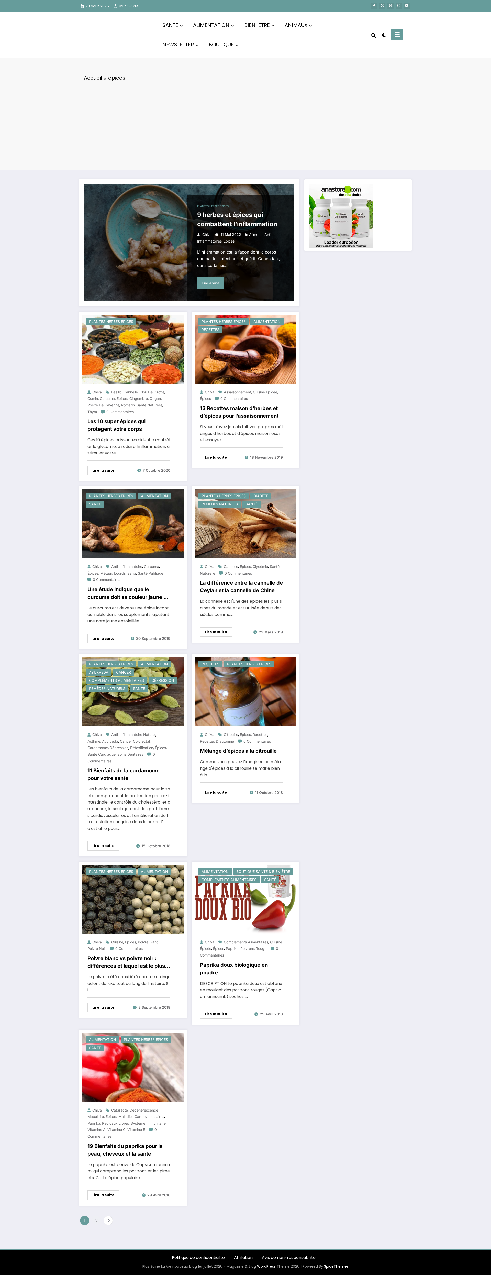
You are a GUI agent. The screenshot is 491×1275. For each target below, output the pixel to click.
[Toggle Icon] (397, 34)
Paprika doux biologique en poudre (234, 969)
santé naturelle (149, 405)
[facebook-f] (374, 6)
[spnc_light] (383, 34)
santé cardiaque (101, 754)
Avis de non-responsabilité (289, 1257)
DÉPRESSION (163, 680)
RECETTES (210, 329)
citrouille (231, 734)
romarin (128, 405)
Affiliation (243, 1257)
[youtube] (407, 6)
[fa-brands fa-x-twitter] (382, 6)
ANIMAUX (296, 25)
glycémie (260, 566)
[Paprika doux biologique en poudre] (245, 899)
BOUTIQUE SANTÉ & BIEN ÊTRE (263, 871)
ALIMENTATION (211, 25)
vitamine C (116, 1129)
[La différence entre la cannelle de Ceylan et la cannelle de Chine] (245, 523)
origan (155, 398)
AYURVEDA (98, 672)
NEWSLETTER (178, 44)
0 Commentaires (120, 412)
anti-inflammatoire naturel (133, 734)
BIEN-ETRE (257, 25)
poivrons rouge (253, 948)
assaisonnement (237, 392)
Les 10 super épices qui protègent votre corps (116, 425)
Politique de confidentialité (198, 1257)
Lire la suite (210, 283)
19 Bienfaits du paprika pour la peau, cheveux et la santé (125, 1150)
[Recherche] (373, 35)
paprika (232, 948)
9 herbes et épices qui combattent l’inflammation (237, 219)
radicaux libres (115, 1123)
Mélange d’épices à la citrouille (238, 751)
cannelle (131, 392)
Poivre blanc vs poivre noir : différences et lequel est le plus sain (126, 962)
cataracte (119, 1110)
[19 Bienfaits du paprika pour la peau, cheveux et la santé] (133, 1067)
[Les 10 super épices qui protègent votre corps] (133, 349)
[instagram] (399, 6)
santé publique (150, 573)
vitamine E (136, 1129)
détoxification (141, 747)
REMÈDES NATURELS (220, 504)
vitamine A (96, 1129)
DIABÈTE (260, 496)
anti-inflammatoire (126, 566)
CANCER (123, 672)
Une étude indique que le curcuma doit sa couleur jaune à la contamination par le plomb (126, 593)
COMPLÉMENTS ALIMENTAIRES (116, 680)
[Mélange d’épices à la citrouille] (245, 692)
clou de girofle (152, 392)
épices (229, 241)
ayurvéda (110, 741)
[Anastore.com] (341, 216)
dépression (119, 747)
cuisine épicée (265, 392)
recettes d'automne (217, 741)
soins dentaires (130, 754)
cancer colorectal (135, 741)
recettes (260, 734)
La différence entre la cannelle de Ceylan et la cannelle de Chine (241, 586)
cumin (92, 398)
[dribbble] (390, 6)
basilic (116, 392)
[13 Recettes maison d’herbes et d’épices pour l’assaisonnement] (245, 349)
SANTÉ (170, 25)
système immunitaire (148, 1123)
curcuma (107, 398)
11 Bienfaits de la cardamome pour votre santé (123, 774)
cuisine (117, 942)
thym (92, 412)
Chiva (207, 234)
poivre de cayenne (103, 405)
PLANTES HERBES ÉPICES (213, 206)
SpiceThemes (336, 1266)
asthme (93, 741)
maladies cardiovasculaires (141, 1116)
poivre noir (96, 948)
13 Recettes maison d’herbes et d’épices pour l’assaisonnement (239, 412)
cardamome (97, 747)
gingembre (138, 398)
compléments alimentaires (246, 942)
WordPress (266, 1266)
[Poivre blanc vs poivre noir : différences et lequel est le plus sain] (133, 899)
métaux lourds (113, 573)
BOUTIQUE (221, 44)
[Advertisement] (245, 124)
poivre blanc (148, 942)
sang (131, 573)
